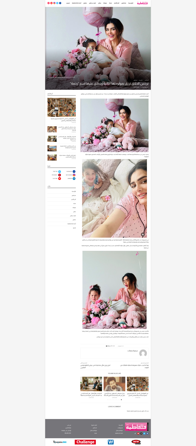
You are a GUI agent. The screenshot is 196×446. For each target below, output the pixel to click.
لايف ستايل (92, 3)
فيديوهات (120, 427)
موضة (105, 3)
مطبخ (85, 3)
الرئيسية (130, 3)
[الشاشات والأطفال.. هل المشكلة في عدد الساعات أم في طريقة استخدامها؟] (91, 384)
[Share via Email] (106, 346)
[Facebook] (60, 3)
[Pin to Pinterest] (108, 346)
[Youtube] (51, 3)
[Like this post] (112, 346)
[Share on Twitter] (109, 346)
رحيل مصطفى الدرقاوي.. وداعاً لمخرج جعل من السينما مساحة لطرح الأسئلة (67, 128)
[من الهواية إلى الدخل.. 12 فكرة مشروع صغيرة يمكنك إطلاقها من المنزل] (138, 384)
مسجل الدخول (137, 411)
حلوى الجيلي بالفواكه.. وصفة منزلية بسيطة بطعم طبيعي (67, 156)
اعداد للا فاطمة (119, 433)
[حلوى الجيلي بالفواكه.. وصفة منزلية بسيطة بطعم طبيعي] (52, 157)
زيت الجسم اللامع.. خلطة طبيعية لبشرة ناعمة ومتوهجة (68, 146)
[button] (82, 388)
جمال (99, 3)
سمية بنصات (144, 87)
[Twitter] (57, 3)
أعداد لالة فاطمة (76, 3)
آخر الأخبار (116, 3)
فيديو (68, 3)
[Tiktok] (48, 3)
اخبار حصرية (94, 425)
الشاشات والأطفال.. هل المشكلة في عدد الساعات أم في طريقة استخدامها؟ (67, 138)
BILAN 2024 (68, 433)
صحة (110, 3)
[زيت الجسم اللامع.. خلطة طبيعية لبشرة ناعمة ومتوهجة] (52, 148)
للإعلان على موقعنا (66, 430)
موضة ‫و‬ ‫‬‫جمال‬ (119, 430)
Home (73, 77)
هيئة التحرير (68, 427)
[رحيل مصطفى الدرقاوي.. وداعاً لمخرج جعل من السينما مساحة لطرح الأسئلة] (114, 384)
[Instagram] (54, 3)
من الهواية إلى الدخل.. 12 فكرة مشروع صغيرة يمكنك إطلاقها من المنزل (63, 119)
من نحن (69, 425)
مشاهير (124, 3)
